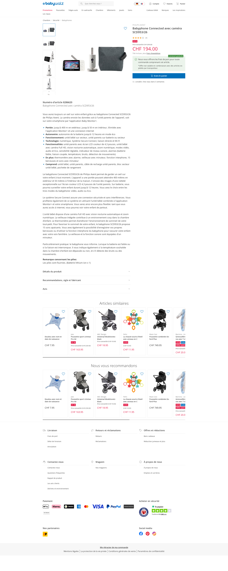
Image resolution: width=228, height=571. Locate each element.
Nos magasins (101, 468)
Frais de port (53, 436)
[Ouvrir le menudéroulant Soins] (133, 10)
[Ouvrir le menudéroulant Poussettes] (66, 10)
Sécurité (56, 20)
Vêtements (111, 10)
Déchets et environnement (58, 488)
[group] (94, 59)
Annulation (52, 446)
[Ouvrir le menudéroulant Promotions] (53, 10)
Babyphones (67, 20)
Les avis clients (53, 483)
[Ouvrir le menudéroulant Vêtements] (116, 10)
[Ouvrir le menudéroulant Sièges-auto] (79, 10)
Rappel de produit (55, 478)
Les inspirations (179, 10)
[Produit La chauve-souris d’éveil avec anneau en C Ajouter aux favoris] (142, 312)
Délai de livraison (54, 441)
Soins (130, 10)
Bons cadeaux (149, 436)
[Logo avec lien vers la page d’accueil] (53, 4)
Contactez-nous (54, 468)
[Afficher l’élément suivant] (49, 91)
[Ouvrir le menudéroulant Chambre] (104, 10)
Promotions (47, 10)
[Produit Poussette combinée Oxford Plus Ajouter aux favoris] (168, 312)
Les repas (46, 14)
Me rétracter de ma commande (114, 547)
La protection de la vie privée (94, 551)
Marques (165, 10)
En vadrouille (87, 10)
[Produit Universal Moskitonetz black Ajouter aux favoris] (116, 312)
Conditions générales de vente (122, 551)
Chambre (99, 10)
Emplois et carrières (152, 473)
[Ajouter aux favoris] (125, 28)
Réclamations (101, 441)
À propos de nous (151, 468)
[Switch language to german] (139, 3)
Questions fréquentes (56, 473)
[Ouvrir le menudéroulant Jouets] (125, 10)
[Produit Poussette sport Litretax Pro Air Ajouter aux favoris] (90, 312)
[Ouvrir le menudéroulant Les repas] (51, 14)
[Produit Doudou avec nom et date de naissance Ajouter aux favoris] (63, 312)
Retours (99, 436)
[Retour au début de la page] (225, 554)
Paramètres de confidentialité (151, 551)
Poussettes (60, 10)
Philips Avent (139, 25)
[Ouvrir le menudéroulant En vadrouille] (93, 10)
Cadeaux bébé (152, 10)
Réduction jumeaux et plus (154, 441)
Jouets (121, 10)
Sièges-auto (73, 10)
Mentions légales (71, 551)
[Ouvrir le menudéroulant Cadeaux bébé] (159, 10)
